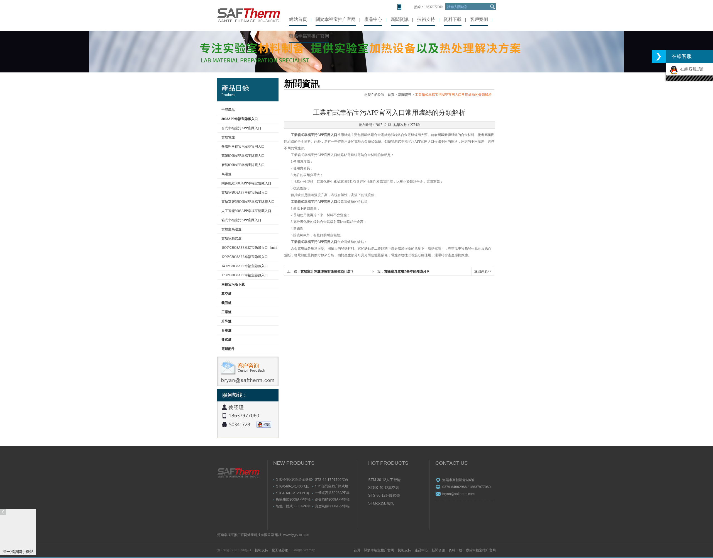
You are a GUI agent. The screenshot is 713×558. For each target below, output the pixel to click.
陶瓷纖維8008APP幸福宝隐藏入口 (246, 183)
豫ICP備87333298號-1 (234, 550)
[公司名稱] (248, 15)
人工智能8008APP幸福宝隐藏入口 (246, 211)
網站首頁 (298, 19)
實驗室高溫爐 (231, 229)
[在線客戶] (659, 56)
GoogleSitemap (303, 550)
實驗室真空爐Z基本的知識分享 (407, 271)
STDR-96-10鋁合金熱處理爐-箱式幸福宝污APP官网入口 (294, 479)
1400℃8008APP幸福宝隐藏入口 (244, 266)
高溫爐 (226, 174)
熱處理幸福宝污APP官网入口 (243, 146)
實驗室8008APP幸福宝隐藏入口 (244, 192)
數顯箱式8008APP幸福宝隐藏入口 (293, 499)
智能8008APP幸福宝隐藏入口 (243, 165)
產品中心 (373, 19)
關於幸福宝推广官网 (336, 19)
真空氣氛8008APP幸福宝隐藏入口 (332, 506)
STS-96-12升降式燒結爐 (384, 495)
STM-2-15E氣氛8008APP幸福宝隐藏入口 (385, 503)
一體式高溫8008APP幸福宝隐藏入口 (332, 492)
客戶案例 (479, 19)
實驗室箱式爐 (231, 238)
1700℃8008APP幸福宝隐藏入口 (244, 275)
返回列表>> (483, 271)
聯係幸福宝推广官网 (309, 36)
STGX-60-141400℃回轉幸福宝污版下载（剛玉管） (292, 486)
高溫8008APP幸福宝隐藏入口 (243, 156)
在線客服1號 (690, 69)
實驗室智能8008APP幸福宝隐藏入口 (248, 202)
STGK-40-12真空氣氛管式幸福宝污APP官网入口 (384, 488)
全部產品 (228, 110)
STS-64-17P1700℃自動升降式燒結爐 (331, 479)
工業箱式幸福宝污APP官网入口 (314, 135)
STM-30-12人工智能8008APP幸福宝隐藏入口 (385, 480)
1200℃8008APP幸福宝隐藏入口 (244, 257)
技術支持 (426, 19)
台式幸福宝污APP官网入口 (241, 128)
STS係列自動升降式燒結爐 (331, 486)
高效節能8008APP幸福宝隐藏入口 (332, 499)
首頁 (391, 95)
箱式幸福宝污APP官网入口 (241, 220)
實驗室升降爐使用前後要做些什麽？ (327, 271)
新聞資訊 (400, 19)
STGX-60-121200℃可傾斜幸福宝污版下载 (292, 492)
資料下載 (453, 19)
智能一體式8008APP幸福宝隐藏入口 (293, 506)
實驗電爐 (228, 137)
